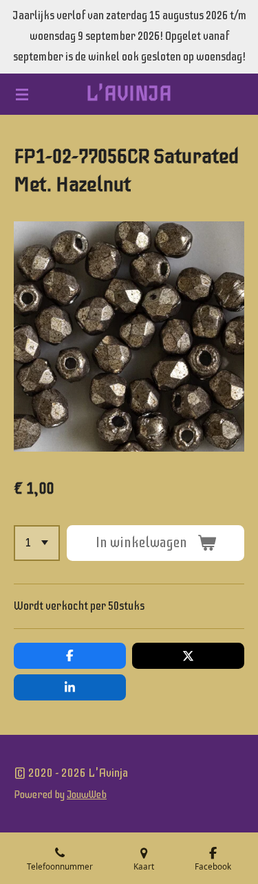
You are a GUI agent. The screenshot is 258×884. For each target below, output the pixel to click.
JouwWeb (87, 794)
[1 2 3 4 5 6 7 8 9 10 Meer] (37, 543)
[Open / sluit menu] (22, 94)
